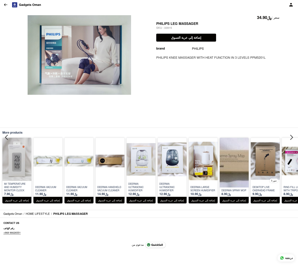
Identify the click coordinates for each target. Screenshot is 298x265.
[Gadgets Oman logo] (14, 4)
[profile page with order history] (291, 4)
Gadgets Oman (30, 5)
